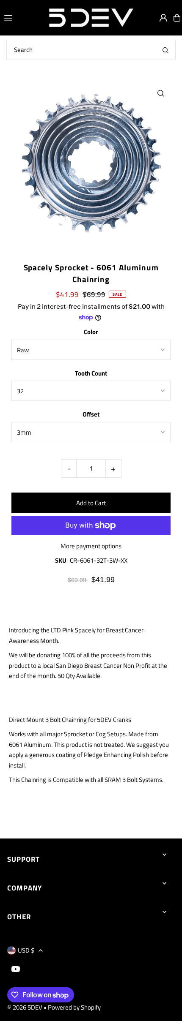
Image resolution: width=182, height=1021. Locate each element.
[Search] (165, 50)
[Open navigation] (22, 17)
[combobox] (91, 50)
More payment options (91, 546)
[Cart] (177, 18)
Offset (91, 414)
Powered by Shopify (74, 1007)
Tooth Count (91, 373)
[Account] (163, 18)
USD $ (26, 950)
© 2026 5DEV (24, 1007)
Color (91, 332)
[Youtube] (15, 969)
